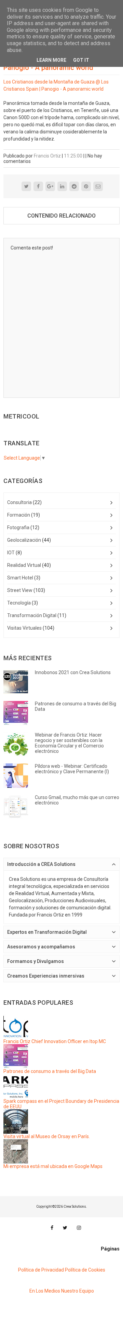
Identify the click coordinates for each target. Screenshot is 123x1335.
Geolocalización (24, 540)
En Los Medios (44, 1291)
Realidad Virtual (24, 565)
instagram (79, 1227)
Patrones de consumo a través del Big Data (49, 1071)
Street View (19, 590)
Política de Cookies (85, 1270)
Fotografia (18, 527)
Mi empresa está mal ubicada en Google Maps (52, 1166)
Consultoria (19, 502)
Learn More (51, 60)
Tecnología (19, 603)
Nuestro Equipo (77, 1291)
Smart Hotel (20, 577)
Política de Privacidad (41, 1270)
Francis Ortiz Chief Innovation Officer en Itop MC (54, 1041)
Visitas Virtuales (24, 628)
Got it (81, 60)
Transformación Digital (31, 615)
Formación (18, 515)
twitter (65, 1227)
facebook (52, 1227)
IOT (11, 552)
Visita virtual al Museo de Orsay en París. (46, 1136)
